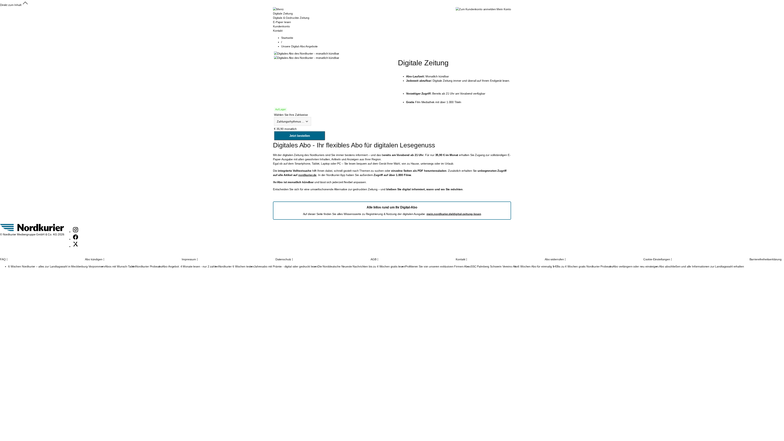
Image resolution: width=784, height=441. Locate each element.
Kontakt (460, 259)
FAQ (3, 259)
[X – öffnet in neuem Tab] (75, 246)
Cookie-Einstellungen (656, 259)
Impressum (189, 259)
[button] (25, 5)
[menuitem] (291, 20)
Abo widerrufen (554, 259)
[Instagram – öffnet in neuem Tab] (75, 231)
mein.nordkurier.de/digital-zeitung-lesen (454, 214)
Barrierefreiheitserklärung (765, 259)
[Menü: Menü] (278, 9)
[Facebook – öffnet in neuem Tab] (75, 239)
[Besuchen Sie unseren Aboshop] (32, 230)
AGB (373, 259)
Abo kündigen (93, 259)
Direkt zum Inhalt (10, 5)
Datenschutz (283, 259)
